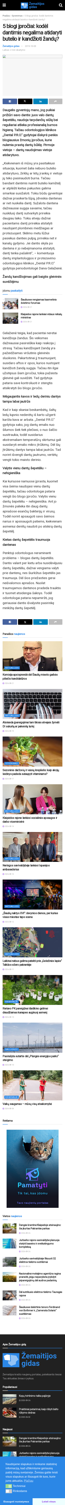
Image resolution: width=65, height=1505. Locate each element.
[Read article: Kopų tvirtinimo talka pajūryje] (9, 1399)
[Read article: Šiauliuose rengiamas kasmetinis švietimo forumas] (10, 303)
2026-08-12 (9, 922)
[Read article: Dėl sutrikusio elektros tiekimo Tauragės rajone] (9, 1295)
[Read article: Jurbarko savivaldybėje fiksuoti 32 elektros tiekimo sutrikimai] (9, 1262)
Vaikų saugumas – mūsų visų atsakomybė (27, 1104)
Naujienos (11, 1049)
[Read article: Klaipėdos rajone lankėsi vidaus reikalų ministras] (10, 318)
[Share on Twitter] (25, 101)
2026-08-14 (9, 826)
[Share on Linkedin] (40, 101)
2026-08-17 (9, 779)
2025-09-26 (25, 1400)
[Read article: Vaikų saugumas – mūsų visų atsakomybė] (32, 1085)
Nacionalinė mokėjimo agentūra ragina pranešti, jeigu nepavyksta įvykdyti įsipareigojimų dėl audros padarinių (40, 1277)
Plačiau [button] (28, 1480)
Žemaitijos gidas (11, 46)
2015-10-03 (30, 46)
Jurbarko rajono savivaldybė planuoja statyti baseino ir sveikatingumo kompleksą (39, 1243)
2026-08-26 (25, 1233)
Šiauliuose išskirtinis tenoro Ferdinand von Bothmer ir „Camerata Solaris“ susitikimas (39, 1310)
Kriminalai (11, 1002)
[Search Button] (60, 5)
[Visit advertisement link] (32, 1169)
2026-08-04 (9, 1109)
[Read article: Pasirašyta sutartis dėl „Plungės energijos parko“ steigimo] (32, 1038)
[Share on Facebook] (10, 101)
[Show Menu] (4, 5)
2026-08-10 (9, 1017)
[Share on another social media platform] (56, 101)
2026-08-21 (27, 307)
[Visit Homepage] (32, 5)
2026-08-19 (9, 731)
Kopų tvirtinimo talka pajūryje (35, 1395)
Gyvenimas (17, 16)
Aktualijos (12, 668)
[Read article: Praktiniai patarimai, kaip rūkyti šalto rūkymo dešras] (9, 1413)
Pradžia (6, 16)
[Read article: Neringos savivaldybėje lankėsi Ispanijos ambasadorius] (32, 847)
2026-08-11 (9, 969)
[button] (9, 1486)
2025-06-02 (25, 1417)
